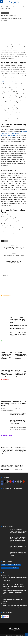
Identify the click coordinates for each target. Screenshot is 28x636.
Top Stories (15, 568)
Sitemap (3, 564)
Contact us (9, 564)
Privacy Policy (17, 564)
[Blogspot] (21, 481)
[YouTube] (10, 481)
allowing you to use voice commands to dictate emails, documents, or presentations (14, 133)
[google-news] (15, 481)
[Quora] (24, 481)
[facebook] (2, 481)
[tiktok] (18, 481)
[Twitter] (5, 481)
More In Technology (13, 262)
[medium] (8, 481)
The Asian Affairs (6, 18)
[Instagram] (13, 481)
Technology (4, 13)
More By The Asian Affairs (13, 261)
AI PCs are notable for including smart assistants (13, 81)
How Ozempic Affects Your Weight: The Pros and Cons (14, 255)
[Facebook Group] (2, 484)
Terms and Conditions (6, 568)
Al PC (6, 240)
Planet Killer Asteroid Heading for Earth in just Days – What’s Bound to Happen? (14, 247)
